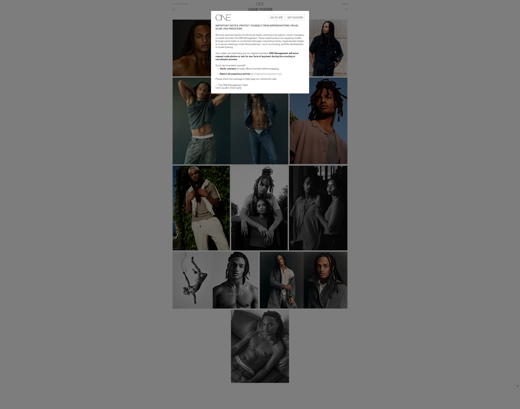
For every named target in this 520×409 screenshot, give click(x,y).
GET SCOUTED (295, 17)
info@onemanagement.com (268, 74)
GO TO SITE (276, 17)
